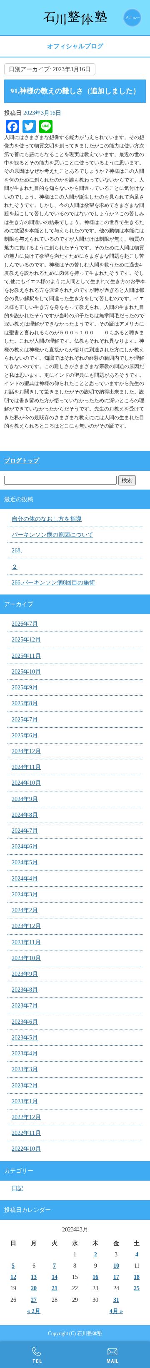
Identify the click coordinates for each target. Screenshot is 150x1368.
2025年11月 (26, 656)
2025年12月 (26, 640)
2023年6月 (25, 1022)
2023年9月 (25, 974)
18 (137, 1277)
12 (13, 1277)
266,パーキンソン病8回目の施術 (53, 583)
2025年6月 (25, 735)
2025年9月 (25, 687)
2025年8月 (25, 703)
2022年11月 (26, 1133)
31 (116, 1300)
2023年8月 (25, 990)
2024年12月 (26, 751)
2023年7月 (25, 1005)
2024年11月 (26, 767)
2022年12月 (26, 1117)
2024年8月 (25, 815)
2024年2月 (25, 910)
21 (55, 1288)
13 (34, 1277)
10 (116, 1266)
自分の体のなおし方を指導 (47, 519)
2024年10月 (26, 783)
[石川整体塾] (75, 17)
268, (17, 550)
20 (34, 1288)
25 (137, 1288)
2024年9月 (25, 799)
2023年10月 (26, 958)
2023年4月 (25, 1053)
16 (95, 1277)
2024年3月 (25, 894)
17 (116, 1277)
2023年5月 (25, 1038)
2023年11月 (26, 942)
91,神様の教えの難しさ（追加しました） (75, 91)
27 (34, 1300)
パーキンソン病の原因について (52, 535)
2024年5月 (25, 862)
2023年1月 (25, 1101)
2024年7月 (25, 831)
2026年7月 (25, 624)
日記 (17, 1188)
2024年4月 (25, 879)
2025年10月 (26, 672)
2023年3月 (25, 1069)
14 (55, 1277)
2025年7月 (25, 719)
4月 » (116, 1311)
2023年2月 (25, 1085)
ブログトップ (21, 461)
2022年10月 (26, 1149)
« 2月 (33, 1311)
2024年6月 (25, 846)
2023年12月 (26, 926)
